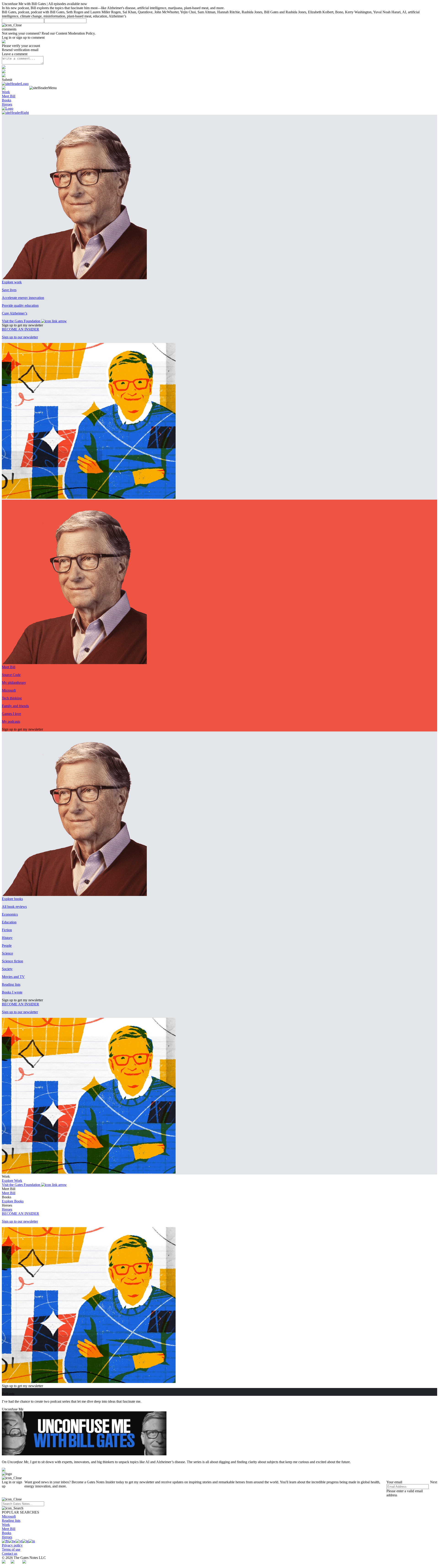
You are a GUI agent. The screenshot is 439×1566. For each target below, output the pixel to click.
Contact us (9, 1553)
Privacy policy (12, 1545)
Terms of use (11, 1549)
